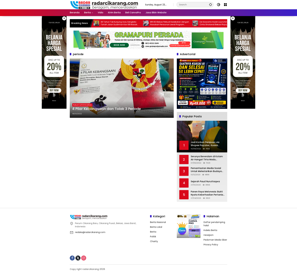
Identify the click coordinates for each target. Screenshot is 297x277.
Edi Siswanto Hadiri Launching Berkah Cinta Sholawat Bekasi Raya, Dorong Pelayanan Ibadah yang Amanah (206, 23)
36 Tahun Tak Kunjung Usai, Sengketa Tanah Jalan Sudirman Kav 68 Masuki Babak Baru (107, 23)
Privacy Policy (211, 244)
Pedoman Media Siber (215, 239)
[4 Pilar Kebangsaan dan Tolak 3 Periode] (122, 88)
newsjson (208, 235)
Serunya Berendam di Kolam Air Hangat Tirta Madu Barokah (207, 158)
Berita (153, 231)
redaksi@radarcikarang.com (90, 232)
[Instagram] (83, 258)
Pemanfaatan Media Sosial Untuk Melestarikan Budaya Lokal (206, 170)
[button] (210, 4)
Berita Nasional (158, 222)
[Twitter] (77, 258)
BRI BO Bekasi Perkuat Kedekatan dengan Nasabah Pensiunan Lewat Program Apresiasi (157, 23)
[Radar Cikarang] (104, 4)
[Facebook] (72, 258)
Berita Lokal (156, 227)
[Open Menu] (225, 4)
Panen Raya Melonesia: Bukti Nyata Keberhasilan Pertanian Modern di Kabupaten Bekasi (207, 193)
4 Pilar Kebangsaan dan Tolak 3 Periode (106, 109)
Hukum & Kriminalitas (82, 105)
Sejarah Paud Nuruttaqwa (205, 181)
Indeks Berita (210, 230)
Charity (154, 241)
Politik (153, 236)
